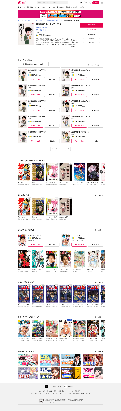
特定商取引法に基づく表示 (81, 394)
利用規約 (77, 391)
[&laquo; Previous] (52, 149)
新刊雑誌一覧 (32, 7)
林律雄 (45, 27)
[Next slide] (101, 172)
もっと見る (98, 195)
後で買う (92, 42)
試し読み (92, 34)
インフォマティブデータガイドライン (58, 394)
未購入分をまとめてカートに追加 (34, 64)
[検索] (66, 2)
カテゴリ (81, 7)
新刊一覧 (22, 7)
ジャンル (61, 7)
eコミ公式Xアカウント (53, 387)
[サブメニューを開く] (102, 3)
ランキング (42, 7)
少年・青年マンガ (41, 30)
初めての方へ (42, 391)
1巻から (92, 65)
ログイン (87, 2)
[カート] (81, 3)
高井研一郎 (39, 27)
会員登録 (95, 2)
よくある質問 (52, 391)
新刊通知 (92, 38)
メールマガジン (72, 386)
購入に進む (91, 24)
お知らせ (70, 391)
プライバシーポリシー (38, 394)
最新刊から (100, 65)
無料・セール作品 (72, 7)
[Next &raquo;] (69, 149)
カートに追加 (92, 29)
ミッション (52, 7)
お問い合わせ (62, 391)
